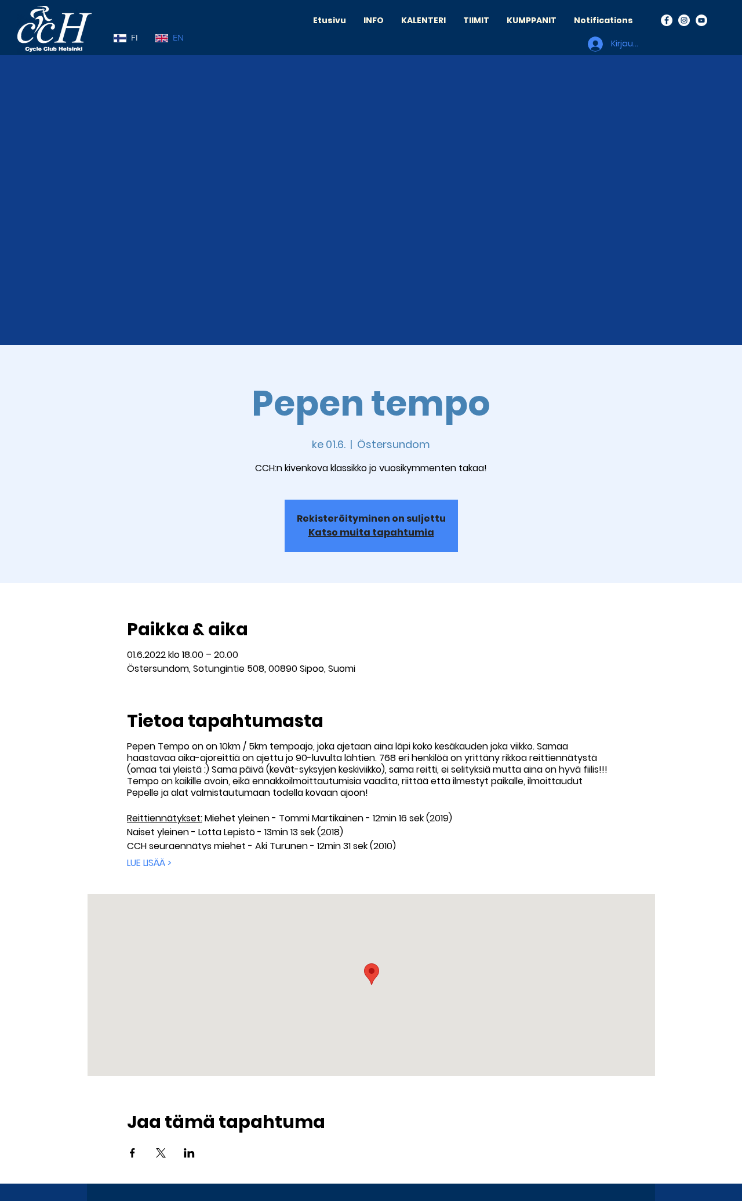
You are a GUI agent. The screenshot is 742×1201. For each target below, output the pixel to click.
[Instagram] (684, 20)
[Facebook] (666, 20)
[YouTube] (701, 20)
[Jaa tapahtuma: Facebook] (132, 1153)
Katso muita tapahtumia (371, 532)
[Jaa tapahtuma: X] (160, 1153)
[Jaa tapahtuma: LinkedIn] (189, 1153)
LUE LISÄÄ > (149, 863)
